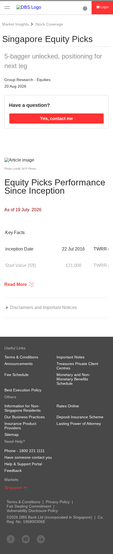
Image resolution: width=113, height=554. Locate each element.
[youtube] (26, 539)
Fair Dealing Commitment (29, 506)
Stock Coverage (49, 24)
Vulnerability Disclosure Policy (32, 510)
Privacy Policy (58, 502)
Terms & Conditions (23, 502)
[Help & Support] (85, 8)
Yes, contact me (56, 118)
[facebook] (11, 539)
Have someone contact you (28, 457)
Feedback (13, 470)
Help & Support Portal (23, 464)
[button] (25, 487)
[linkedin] (41, 539)
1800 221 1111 (32, 451)
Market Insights (15, 24)
